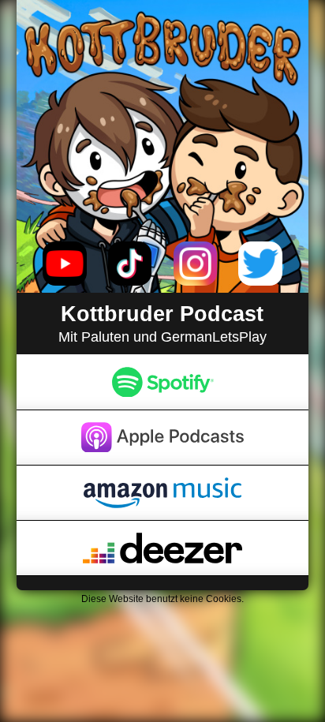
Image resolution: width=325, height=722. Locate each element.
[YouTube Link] (65, 263)
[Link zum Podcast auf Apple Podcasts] (163, 437)
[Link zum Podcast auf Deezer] (163, 548)
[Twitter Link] (260, 263)
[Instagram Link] (196, 263)
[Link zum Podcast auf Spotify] (163, 381)
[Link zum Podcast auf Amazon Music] (163, 493)
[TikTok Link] (130, 263)
